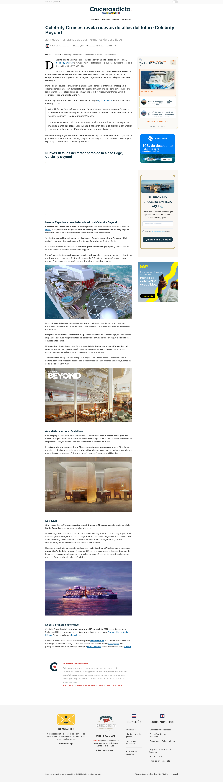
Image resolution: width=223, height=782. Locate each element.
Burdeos (111, 632)
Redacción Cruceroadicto (60, 46)
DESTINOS (95, 19)
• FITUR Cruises (155, 756)
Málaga (48, 635)
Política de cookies (155, 774)
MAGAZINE (126, 19)
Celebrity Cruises (64, 62)
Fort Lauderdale (94, 646)
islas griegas (113, 643)
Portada (48, 55)
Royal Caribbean (104, 100)
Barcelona (75, 635)
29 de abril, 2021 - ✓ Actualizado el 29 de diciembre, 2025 (92, 46)
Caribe (127, 646)
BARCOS (115, 19)
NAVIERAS (106, 19)
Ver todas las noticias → (157, 121)
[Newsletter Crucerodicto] (66, 719)
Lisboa (119, 632)
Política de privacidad (170, 774)
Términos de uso (141, 774)
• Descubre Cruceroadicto (160, 730)
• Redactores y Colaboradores (162, 741)
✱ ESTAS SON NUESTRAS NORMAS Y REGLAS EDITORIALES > (92, 685)
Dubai (48, 229)
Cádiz (125, 632)
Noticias (58, 55)
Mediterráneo (97, 640)
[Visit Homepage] (111, 10)
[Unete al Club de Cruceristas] (105, 724)
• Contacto (131, 730)
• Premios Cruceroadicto (159, 761)
